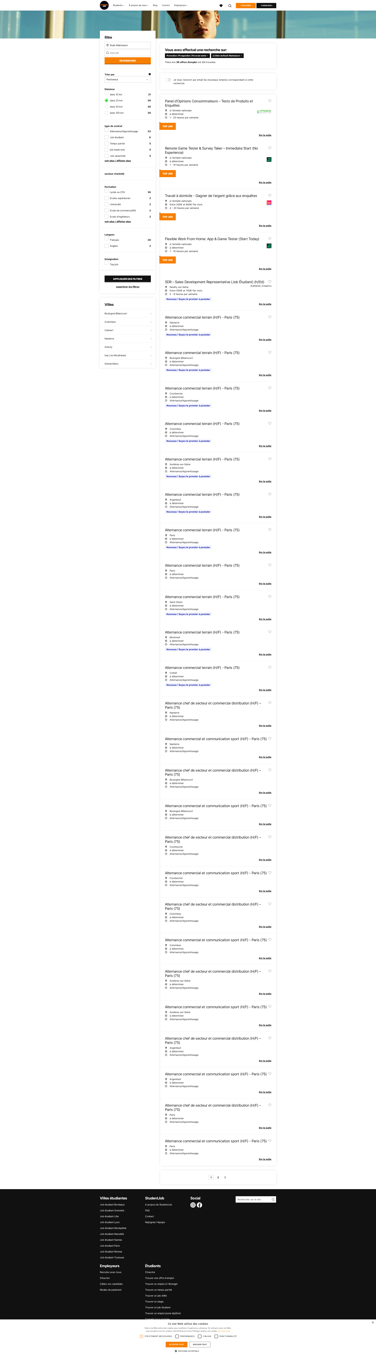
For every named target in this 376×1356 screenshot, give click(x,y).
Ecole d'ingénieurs (120, 216)
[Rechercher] (230, 5)
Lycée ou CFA (117, 192)
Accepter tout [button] (176, 1344)
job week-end (117, 149)
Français (114, 239)
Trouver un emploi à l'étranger (161, 1283)
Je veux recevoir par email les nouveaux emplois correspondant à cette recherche (213, 81)
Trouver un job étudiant (157, 1307)
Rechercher (128, 60)
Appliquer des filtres (127, 278)
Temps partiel (117, 143)
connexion (266, 6)
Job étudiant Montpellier (113, 1228)
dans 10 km (116, 94)
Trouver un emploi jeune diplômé (163, 1313)
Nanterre (109, 338)
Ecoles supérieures (120, 198)
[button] (188, 1351)
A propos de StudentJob (158, 1204)
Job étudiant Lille (109, 1216)
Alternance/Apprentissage (124, 131)
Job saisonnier (118, 155)
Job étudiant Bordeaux (112, 1204)
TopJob (114, 264)
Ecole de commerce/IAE (123, 210)
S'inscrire (246, 6)
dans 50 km (116, 106)
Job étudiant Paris (110, 1245)
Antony (108, 346)
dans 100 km (117, 112)
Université (115, 204)
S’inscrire (105, 1278)
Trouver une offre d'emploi (159, 1278)
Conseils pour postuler (157, 1319)
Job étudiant (117, 137)
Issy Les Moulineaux (115, 355)
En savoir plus (224, 1331)
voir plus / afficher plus (118, 160)
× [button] (373, 1322)
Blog (155, 5)
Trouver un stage (154, 1301)
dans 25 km (116, 100)
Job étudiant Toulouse (112, 1257)
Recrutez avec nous (110, 1272)
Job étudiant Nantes (111, 1239)
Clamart (109, 330)
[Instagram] (193, 1205)
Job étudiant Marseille (112, 1233)
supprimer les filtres (127, 286)
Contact (166, 5)
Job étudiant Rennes (111, 1251)
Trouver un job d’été (156, 1295)
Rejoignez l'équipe (155, 1222)
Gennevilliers (111, 363)
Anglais (114, 245)
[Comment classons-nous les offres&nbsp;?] (149, 74)
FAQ (147, 1210)
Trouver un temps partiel (158, 1289)
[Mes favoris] (221, 5)
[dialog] (188, 1337)
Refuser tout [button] (200, 1344)
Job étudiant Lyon (110, 1222)
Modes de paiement (110, 1289)
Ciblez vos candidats (111, 1283)
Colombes (110, 321)
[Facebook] (200, 1205)
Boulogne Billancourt (116, 313)
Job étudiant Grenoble (112, 1210)
